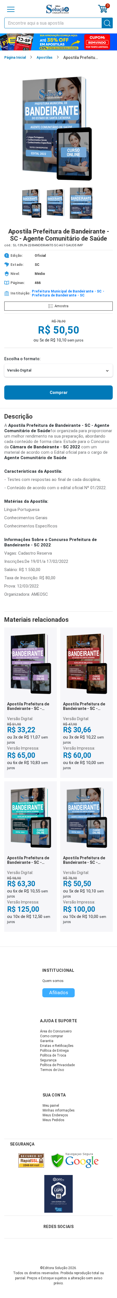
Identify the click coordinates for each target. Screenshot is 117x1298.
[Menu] (10, 9)
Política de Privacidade (57, 1065)
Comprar (59, 392)
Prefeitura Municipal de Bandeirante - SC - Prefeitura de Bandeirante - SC (68, 293)
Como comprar (51, 1036)
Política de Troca (53, 1055)
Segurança (48, 1060)
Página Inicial (15, 58)
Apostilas (45, 58)
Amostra (61, 306)
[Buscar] (107, 23)
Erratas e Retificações (57, 1045)
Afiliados (58, 992)
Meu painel (51, 1105)
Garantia (46, 1041)
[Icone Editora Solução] (57, 9)
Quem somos (53, 981)
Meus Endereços (55, 1115)
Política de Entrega (54, 1050)
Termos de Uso (52, 1070)
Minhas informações (59, 1110)
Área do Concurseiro (56, 1031)
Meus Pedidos (53, 1120)
